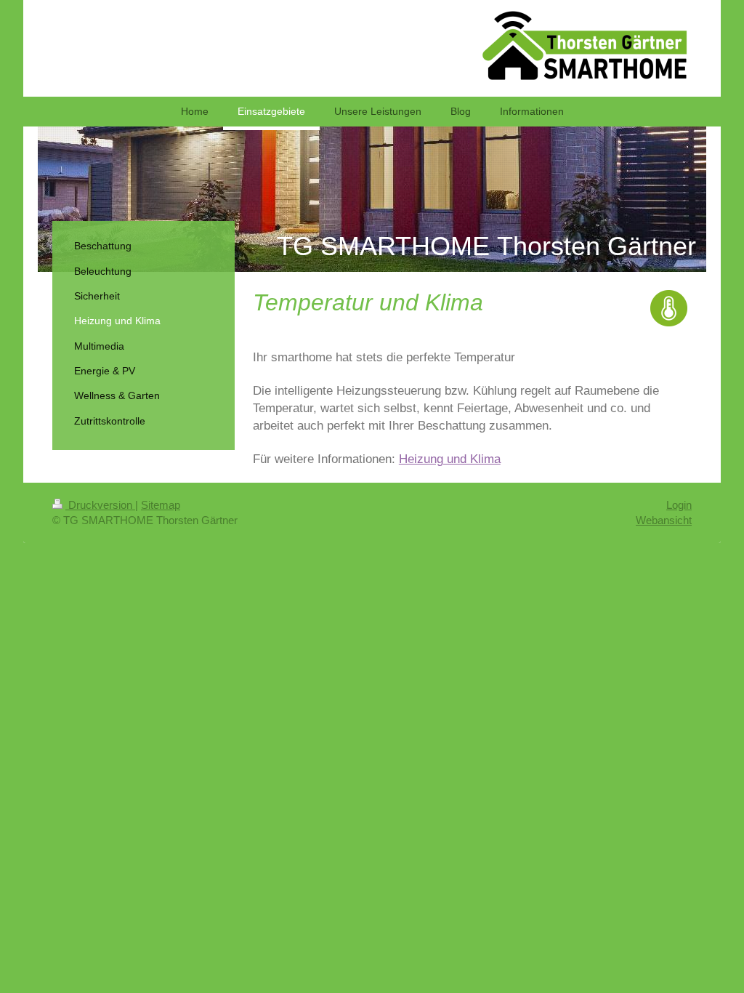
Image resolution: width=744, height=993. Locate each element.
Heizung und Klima (450, 458)
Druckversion (100, 505)
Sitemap (160, 505)
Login (679, 505)
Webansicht (664, 520)
